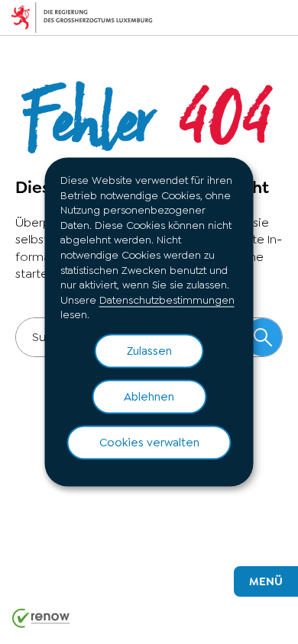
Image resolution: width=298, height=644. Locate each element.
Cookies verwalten (149, 441)
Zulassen (149, 350)
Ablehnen (149, 396)
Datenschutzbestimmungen (167, 299)
